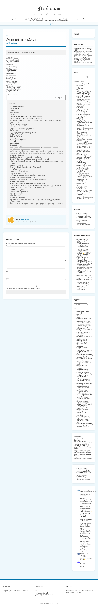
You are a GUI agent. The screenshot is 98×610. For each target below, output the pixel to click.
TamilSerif (80, 456)
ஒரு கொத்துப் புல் (16, 135)
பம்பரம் (12, 115)
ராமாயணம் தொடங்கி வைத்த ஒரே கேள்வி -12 (26, 119)
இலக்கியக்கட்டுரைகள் (49, 19)
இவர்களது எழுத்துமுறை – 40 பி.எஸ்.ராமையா (26, 117)
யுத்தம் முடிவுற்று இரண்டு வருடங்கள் (23, 133)
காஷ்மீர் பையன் (16, 169)
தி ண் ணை (49, 8)
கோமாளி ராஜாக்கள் (83, 84)
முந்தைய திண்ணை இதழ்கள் (44, 595)
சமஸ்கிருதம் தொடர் (41, 593)
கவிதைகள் (39, 20)
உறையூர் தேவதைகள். (18, 182)
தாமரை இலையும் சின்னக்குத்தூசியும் (22, 177)
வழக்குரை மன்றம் (16, 194)
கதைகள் (77, 19)
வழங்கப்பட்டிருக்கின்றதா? (19, 125)
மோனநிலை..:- (59, 98)
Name (7, 264)
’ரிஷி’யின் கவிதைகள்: (18, 198)
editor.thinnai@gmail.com (84, 53)
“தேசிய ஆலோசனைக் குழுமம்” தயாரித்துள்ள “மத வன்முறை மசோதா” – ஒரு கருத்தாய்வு (84, 147)
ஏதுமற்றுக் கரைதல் (17, 165)
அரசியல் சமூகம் (17, 19)
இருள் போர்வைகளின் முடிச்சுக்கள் (22, 129)
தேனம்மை (12, 43)
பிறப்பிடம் (13, 145)
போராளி (87, 274)
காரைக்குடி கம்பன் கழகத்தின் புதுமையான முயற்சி (27, 184)
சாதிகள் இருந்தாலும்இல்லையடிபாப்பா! (85, 240)
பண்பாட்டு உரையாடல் (18, 173)
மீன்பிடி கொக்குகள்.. (17, 190)
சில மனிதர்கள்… (15, 196)
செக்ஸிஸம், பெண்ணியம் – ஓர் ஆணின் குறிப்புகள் (28, 179)
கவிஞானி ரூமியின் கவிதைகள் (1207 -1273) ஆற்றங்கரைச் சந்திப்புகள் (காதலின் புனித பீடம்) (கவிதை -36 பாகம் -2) (34, 148)
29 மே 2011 (32, 53)
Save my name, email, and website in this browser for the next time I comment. (23, 288)
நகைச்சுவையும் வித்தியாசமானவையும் (56, 20)
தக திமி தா (14, 131)
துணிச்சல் (80, 272)
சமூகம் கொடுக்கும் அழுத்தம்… (82, 255)
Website (7, 278)
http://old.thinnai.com (78, 452)
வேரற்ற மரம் (14, 143)
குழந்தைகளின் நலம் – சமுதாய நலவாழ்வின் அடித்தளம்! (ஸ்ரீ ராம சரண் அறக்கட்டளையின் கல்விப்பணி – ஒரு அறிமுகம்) (35, 187)
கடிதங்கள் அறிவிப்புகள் (65, 19)
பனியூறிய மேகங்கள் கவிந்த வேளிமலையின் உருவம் (27, 175)
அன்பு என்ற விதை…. (83, 284)
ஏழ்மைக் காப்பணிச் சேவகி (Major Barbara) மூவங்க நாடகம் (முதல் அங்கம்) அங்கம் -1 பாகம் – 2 (84, 192)
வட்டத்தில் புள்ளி (16, 141)
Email (7, 271)
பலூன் (12, 110)
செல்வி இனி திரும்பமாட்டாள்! (20, 192)
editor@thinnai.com (78, 51)
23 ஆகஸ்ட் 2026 (52, 24)
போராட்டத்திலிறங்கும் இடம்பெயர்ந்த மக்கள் (25, 167)
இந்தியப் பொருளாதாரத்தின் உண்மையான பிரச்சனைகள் (29, 159)
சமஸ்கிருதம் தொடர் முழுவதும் (83, 458)
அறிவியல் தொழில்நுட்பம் (32, 19)
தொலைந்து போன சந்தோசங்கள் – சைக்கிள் (25, 157)
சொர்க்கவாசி (14, 112)
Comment (8, 246)
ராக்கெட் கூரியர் (16, 137)
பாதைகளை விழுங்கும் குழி (19, 171)
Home (36, 591)
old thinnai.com (84, 58)
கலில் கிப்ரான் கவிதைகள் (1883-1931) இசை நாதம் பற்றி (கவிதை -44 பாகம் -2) (36, 151)
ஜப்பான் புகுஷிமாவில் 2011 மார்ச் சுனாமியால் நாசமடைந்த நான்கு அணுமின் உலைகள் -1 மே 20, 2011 (84, 133)
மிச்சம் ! (12, 127)
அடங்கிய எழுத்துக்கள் (18, 139)
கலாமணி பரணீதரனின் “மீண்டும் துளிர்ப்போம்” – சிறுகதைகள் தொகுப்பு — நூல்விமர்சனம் (84, 98)
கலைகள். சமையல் (82, 220)
